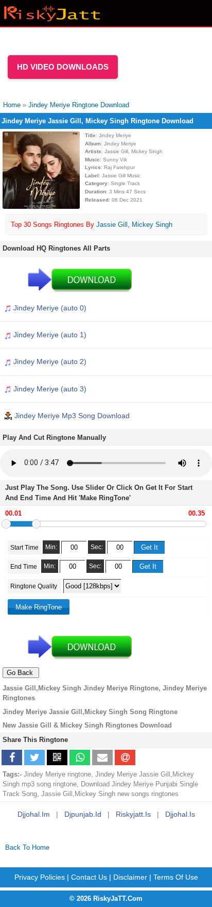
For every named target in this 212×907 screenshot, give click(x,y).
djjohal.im (33, 814)
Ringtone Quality (34, 586)
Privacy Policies (39, 877)
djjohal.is (180, 814)
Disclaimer (130, 877)
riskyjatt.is (133, 814)
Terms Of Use (175, 877)
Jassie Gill (112, 224)
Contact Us (89, 877)
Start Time (24, 547)
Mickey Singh (152, 224)
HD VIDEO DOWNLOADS (63, 66)
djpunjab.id (82, 814)
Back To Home (27, 847)
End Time (23, 566)
